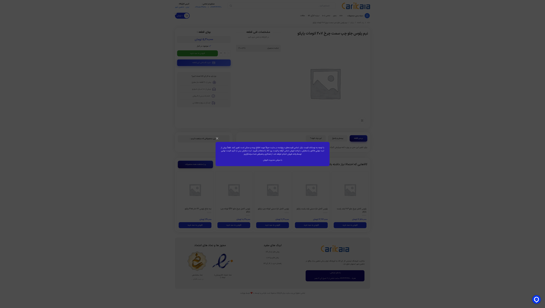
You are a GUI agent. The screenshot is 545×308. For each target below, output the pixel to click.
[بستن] (217, 138)
